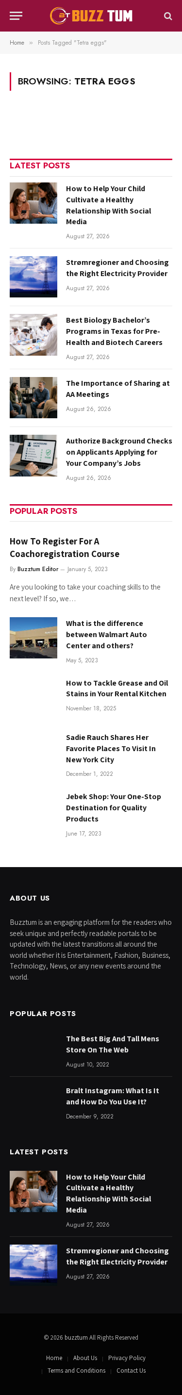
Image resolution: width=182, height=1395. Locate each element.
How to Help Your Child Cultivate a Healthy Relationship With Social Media (108, 205)
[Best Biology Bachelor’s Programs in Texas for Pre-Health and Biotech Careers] (33, 334)
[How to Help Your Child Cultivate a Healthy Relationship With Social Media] (33, 203)
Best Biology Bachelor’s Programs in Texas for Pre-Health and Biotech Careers (114, 331)
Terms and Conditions (76, 1370)
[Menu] (16, 16)
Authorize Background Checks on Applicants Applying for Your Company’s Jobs (119, 452)
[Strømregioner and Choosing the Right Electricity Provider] (33, 276)
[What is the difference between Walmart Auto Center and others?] (33, 637)
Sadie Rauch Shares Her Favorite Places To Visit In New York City (111, 748)
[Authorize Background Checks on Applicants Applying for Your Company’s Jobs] (33, 455)
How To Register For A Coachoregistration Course (64, 547)
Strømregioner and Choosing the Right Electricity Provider (117, 268)
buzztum (77, 1337)
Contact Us (131, 1370)
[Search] (167, 16)
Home (54, 1358)
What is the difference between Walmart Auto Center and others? (106, 634)
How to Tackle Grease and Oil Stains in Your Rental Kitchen (117, 688)
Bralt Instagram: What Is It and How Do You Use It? (112, 1096)
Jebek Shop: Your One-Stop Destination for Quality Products (113, 807)
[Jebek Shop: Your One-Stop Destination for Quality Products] (33, 811)
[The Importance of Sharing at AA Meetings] (33, 397)
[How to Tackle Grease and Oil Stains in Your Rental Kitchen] (33, 697)
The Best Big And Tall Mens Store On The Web (112, 1044)
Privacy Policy (127, 1358)
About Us (85, 1358)
